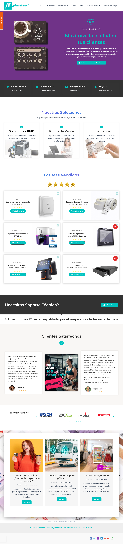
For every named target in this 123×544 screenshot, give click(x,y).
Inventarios (51, 6)
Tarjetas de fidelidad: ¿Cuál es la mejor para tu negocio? (27, 478)
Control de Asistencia (93, 6)
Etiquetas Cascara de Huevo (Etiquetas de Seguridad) (77, 203)
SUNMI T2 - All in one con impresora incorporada (18, 267)
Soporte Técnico (87, 528)
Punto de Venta (77, 6)
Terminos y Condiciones (54, 528)
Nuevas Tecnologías (111, 6)
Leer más (27, 502)
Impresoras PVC (63, 6)
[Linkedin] (101, 538)
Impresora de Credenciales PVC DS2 (17, 235)
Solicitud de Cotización (72, 528)
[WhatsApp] (112, 538)
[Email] (108, 538)
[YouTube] (105, 538)
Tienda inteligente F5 (96, 475)
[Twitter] (94, 538)
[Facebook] (91, 538)
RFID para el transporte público (61, 477)
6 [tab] (79, 421)
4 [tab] (75, 421)
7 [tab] (81, 421)
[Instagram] (98, 538)
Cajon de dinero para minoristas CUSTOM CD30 (77, 267)
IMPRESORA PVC (17, 231)
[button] (109, 305)
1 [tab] (69, 421)
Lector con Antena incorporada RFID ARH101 (18, 203)
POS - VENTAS (77, 231)
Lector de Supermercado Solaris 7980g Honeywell (76, 235)
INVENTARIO (77, 199)
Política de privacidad (37, 528)
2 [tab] (71, 421)
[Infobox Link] (21, 135)
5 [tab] (77, 421)
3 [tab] (73, 421)
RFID (42, 6)
